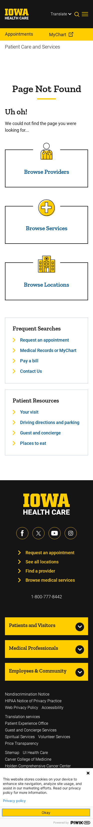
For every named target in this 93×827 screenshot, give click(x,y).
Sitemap (12, 752)
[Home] (20, 14)
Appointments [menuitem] (19, 34)
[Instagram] (70, 533)
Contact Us (31, 371)
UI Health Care (35, 752)
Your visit (29, 412)
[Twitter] (38, 533)
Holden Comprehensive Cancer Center (38, 766)
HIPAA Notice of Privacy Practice (33, 701)
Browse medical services (50, 580)
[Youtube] (54, 533)
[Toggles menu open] (85, 14)
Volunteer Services (54, 736)
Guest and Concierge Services (31, 730)
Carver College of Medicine (28, 759)
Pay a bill (29, 360)
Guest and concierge (40, 432)
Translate (59, 14)
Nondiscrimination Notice (27, 694)
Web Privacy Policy (21, 707)
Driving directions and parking (49, 422)
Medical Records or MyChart (48, 350)
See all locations (42, 561)
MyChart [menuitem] (57, 34)
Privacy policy (14, 801)
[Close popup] (88, 773)
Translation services (22, 716)
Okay (46, 812)
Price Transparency (21, 743)
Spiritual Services (20, 736)
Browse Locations (46, 284)
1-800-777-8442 (46, 596)
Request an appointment (44, 340)
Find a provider (40, 571)
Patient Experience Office (26, 723)
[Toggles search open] (78, 14)
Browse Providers (46, 171)
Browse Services (46, 228)
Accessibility (52, 707)
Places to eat (33, 443)
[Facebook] (22, 533)
